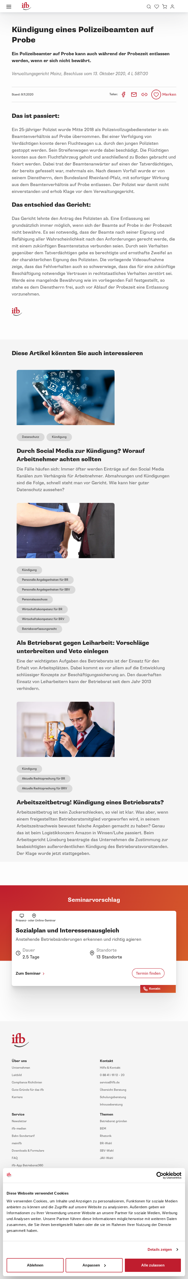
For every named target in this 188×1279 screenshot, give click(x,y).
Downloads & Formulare (28, 1151)
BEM (103, 1129)
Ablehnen (35, 1265)
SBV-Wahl (107, 1151)
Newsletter (19, 1121)
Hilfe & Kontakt (110, 1068)
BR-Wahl (106, 1143)
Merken (169, 94)
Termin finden (148, 973)
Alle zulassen (152, 1265)
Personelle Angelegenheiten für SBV (46, 590)
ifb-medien (19, 1129)
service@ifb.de (109, 1082)
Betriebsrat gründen (113, 1121)
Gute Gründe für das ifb (28, 1090)
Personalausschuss (34, 599)
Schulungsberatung (113, 1097)
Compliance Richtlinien (27, 1082)
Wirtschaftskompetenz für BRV (43, 619)
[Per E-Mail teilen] (134, 94)
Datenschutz (30, 437)
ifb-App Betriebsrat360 (27, 1165)
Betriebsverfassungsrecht (39, 629)
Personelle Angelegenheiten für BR (45, 580)
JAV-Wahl (106, 1158)
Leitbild (17, 1075)
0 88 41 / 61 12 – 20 (112, 1075)
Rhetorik (105, 1136)
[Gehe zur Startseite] (26, 6)
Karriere (17, 1097)
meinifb (17, 1143)
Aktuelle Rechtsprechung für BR (43, 779)
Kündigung (59, 437)
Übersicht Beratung (113, 1090)
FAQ (15, 1158)
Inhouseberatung (111, 1104)
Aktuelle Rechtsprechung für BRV (44, 788)
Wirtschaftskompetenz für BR (42, 609)
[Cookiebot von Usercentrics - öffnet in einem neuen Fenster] (160, 1175)
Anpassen (91, 1265)
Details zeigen (160, 1249)
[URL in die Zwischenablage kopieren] (144, 94)
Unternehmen (21, 1068)
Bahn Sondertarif (23, 1136)
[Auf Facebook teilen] (123, 94)
